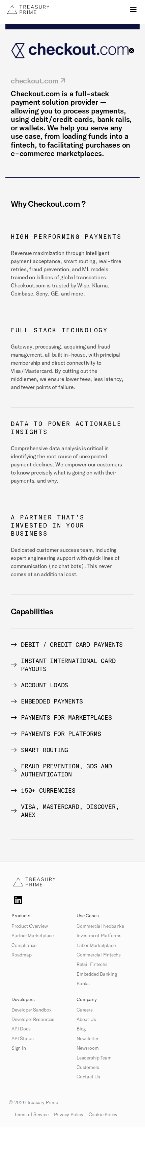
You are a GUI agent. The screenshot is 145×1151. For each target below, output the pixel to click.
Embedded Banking (97, 974)
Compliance (23, 945)
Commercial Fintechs (99, 954)
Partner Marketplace (32, 935)
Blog (81, 1028)
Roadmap (21, 954)
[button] (133, 9)
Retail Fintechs (92, 964)
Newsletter (87, 1038)
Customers (88, 1067)
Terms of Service (31, 1114)
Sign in (18, 1048)
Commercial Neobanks (100, 926)
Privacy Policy (68, 1114)
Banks (83, 983)
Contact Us (88, 1076)
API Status (22, 1038)
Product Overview (29, 926)
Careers (85, 1010)
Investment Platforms (99, 935)
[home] (42, 9)
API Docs (20, 1028)
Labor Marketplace (96, 945)
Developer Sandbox (31, 1010)
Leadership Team (94, 1057)
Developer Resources (32, 1019)
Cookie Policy (103, 1114)
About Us (86, 1019)
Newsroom (87, 1048)
